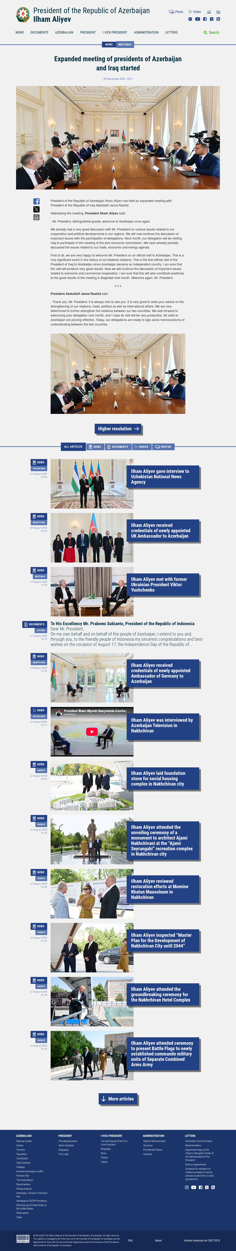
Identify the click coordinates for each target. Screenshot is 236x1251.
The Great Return (24, 1180)
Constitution (22, 1158)
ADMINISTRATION (146, 32)
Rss (218, 19)
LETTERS (171, 32)
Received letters (193, 1145)
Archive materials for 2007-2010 (202, 1240)
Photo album (22, 1212)
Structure (148, 1145)
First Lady (63, 1154)
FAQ (130, 1240)
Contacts (147, 1154)
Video (197, 12)
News (104, 1153)
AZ (209, 12)
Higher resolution (115, 429)
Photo (179, 12)
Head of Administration (154, 1141)
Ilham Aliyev (52, 19)
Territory (20, 1149)
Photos (104, 1157)
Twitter (211, 19)
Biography (64, 1149)
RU (218, 12)
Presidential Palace (152, 1149)
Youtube (197, 19)
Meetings (125, 44)
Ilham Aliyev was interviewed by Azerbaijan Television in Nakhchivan (162, 725)
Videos (104, 1161)
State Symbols (23, 1162)
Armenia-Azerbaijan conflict (30, 1171)
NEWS (20, 32)
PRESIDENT (88, 32)
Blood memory (23, 1184)
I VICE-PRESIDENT (115, 32)
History (19, 1145)
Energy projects (24, 1188)
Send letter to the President (198, 1141)
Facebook (205, 19)
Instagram (190, 19)
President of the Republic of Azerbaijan (91, 10)
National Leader (24, 1141)
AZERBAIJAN (64, 32)
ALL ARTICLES (73, 446)
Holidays (20, 1167)
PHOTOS (166, 446)
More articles (121, 1099)
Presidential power (68, 1141)
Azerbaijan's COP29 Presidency (31, 1200)
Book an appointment (195, 1164)
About (158, 1240)
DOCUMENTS (39, 32)
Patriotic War (22, 1175)
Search (214, 32)
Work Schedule (66, 1145)
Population (21, 1154)
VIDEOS (143, 446)
